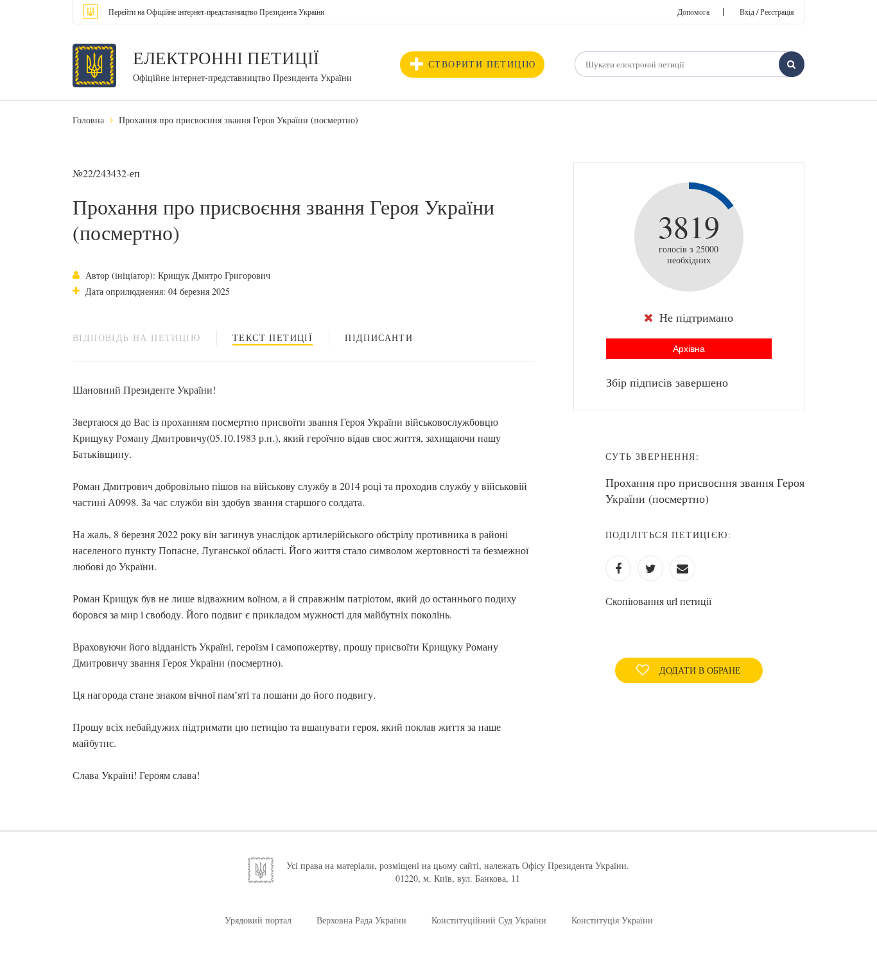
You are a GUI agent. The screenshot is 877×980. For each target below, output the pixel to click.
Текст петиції (272, 337)
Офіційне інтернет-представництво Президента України (242, 77)
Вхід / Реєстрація (767, 11)
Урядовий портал (258, 920)
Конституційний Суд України (488, 920)
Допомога (693, 11)
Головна (88, 120)
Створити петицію (481, 64)
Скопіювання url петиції (658, 601)
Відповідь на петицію (136, 337)
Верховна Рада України (361, 920)
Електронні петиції (226, 57)
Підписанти (379, 337)
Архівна (689, 349)
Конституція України (612, 920)
